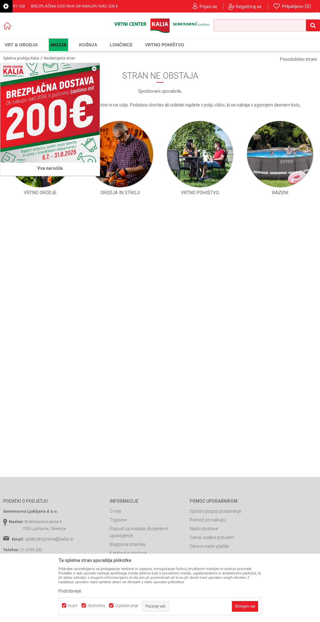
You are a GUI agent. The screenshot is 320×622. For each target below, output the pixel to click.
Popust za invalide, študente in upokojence (139, 532)
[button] (267, 25)
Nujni (73, 605)
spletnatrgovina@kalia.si (49, 539)
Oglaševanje (126, 605)
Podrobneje (69, 590)
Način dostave (204, 528)
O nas (115, 511)
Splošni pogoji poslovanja (215, 511)
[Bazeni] (280, 154)
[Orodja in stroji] (120, 154)
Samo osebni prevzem (212, 537)
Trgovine (118, 519)
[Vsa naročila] (50, 113)
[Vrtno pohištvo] (200, 154)
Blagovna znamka (127, 544)
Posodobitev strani (298, 59)
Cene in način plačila (209, 546)
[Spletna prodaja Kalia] (160, 25)
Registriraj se (249, 6)
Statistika (96, 605)
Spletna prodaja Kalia (21, 58)
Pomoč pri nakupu (208, 519)
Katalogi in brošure (128, 553)
